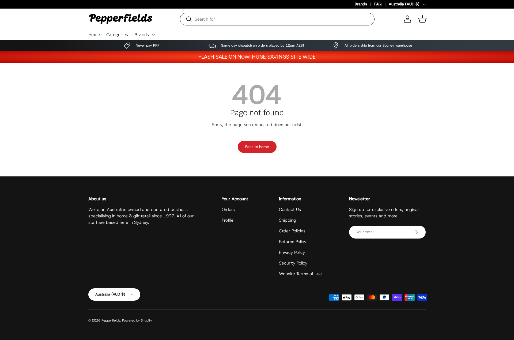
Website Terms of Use (300, 274)
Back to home (257, 146)
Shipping (287, 220)
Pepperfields (110, 320)
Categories (117, 34)
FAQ (377, 4)
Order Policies (292, 231)
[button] (422, 19)
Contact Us (290, 209)
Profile (227, 220)
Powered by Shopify (137, 320)
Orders (228, 209)
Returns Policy (292, 241)
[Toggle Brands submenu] (153, 34)
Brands (361, 4)
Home (94, 34)
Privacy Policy (292, 252)
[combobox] (277, 19)
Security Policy (293, 263)
